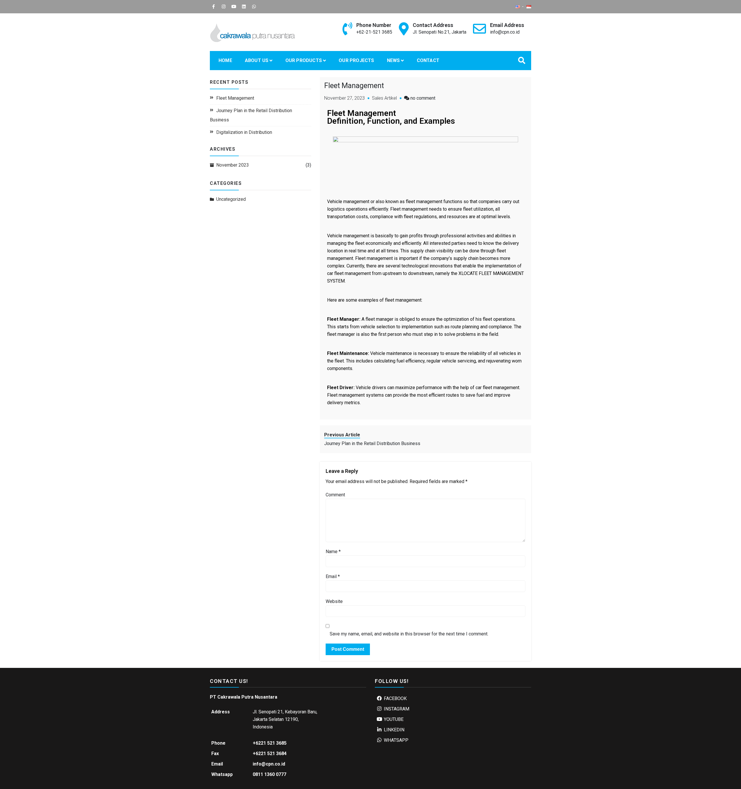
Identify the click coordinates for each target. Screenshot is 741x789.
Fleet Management (235, 98)
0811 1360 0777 (269, 774)
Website (334, 601)
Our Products (303, 60)
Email (333, 576)
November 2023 (232, 165)
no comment (422, 98)
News (393, 60)
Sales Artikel (384, 98)
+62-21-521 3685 (374, 32)
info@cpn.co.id (505, 32)
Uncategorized (231, 199)
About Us (257, 60)
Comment (335, 495)
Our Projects (356, 60)
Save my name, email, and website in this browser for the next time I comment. (409, 634)
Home (225, 60)
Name (333, 551)
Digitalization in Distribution (244, 132)
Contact (428, 60)
